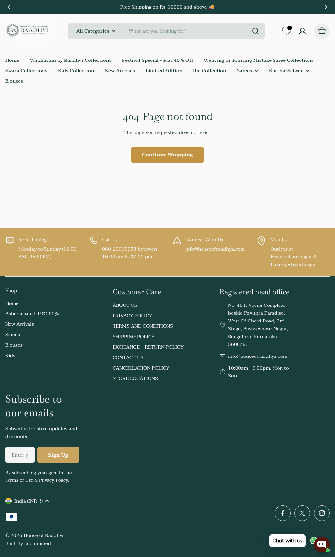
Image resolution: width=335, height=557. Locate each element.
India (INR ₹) (28, 501)
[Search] (255, 31)
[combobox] (166, 31)
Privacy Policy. (54, 480)
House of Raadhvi (43, 535)
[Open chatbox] (322, 544)
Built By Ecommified (28, 543)
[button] (9, 7)
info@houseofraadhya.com (257, 356)
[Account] (302, 31)
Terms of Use (19, 480)
